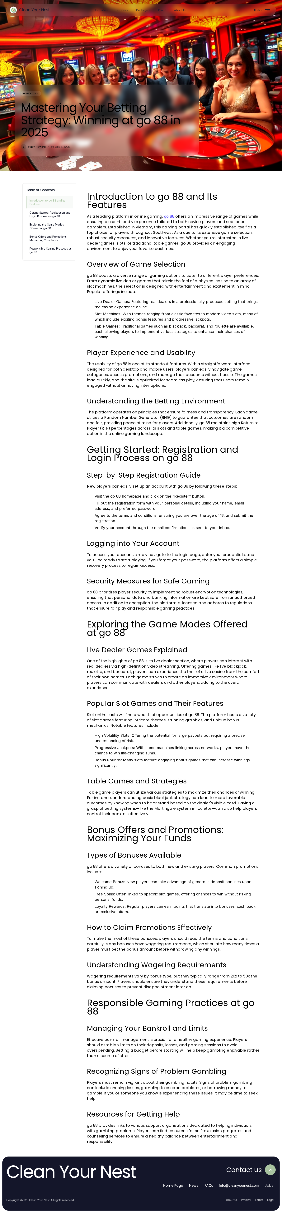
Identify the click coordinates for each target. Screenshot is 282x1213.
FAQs (208, 1185)
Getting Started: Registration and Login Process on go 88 (50, 214)
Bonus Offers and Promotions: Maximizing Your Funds (48, 238)
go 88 (169, 216)
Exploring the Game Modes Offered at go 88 (47, 226)
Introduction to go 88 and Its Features (47, 202)
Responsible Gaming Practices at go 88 (50, 250)
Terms (259, 1200)
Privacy (246, 1200)
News (193, 1185)
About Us (231, 1200)
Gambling (31, 93)
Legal (270, 1200)
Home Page (173, 1185)
